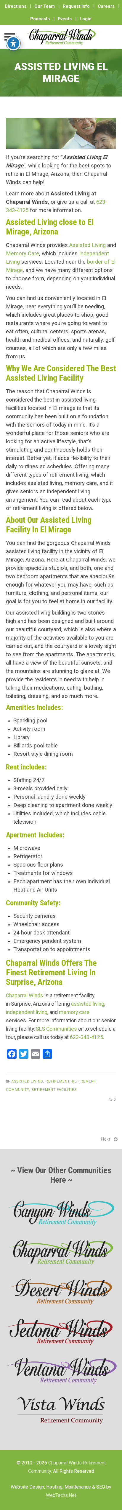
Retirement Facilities (54, 1090)
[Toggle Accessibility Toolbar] (13, 43)
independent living (26, 1012)
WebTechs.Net (61, 1495)
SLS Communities (56, 1029)
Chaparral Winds (24, 996)
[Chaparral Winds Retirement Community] (60, 37)
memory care (74, 1012)
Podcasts (40, 18)
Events (65, 18)
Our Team (44, 6)
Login (86, 18)
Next (105, 1139)
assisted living (87, 1004)
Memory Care (22, 253)
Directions (15, 6)
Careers (106, 6)
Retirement (58, 1081)
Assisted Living (87, 245)
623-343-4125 (86, 1037)
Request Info (76, 6)
